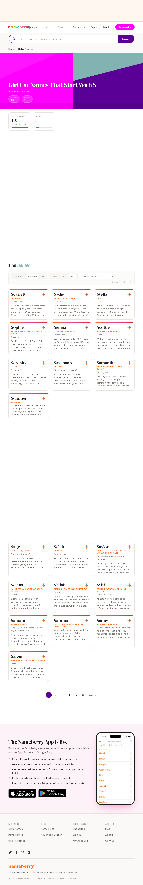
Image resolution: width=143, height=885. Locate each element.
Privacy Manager (56, 878)
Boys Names (15, 834)
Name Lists (47, 828)
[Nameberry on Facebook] (16, 852)
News (61, 27)
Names (31, 27)
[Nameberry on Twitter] (10, 852)
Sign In (106, 27)
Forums (77, 27)
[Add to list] (43, 294)
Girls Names (15, 828)
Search (126, 38)
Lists (47, 27)
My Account (80, 840)
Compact (19, 276)
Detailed (32, 276)
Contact (110, 840)
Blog (107, 828)
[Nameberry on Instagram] (29, 852)
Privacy (41, 878)
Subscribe (125, 27)
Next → (92, 694)
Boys (54, 276)
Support (71, 878)
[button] (71, 278)
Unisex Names (16, 840)
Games (94, 27)
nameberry (21, 866)
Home (12, 49)
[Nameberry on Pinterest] (22, 852)
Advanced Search (51, 834)
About (109, 834)
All (42, 276)
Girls (64, 276)
